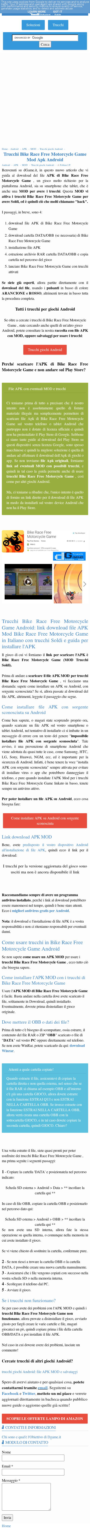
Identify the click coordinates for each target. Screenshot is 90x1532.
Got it (57, 11)
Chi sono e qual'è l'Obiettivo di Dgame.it (31, 1436)
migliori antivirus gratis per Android (40, 910)
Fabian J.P (65, 165)
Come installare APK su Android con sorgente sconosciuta (45, 821)
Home (6, 1525)
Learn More (37, 11)
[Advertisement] (45, 99)
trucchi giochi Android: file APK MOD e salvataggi (40, 1371)
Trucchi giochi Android (45, 349)
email (43, 1387)
